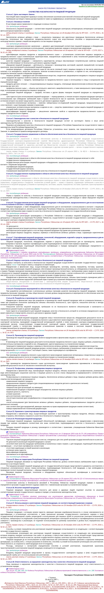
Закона (37, 33)
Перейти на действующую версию (91, 6)
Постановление (49, 254)
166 (19, 570)
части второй (21, 350)
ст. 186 (91, 570)
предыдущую (14, 26)
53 (16, 570)
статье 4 (14, 265)
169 (22, 570)
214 (26, 570)
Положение (14, 252)
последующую (14, 116)
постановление (15, 434)
